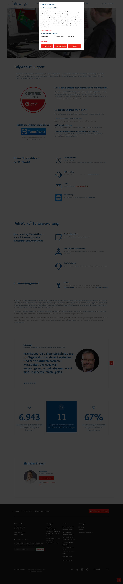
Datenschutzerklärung (46, 30)
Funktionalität (59, 36)
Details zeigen (44, 41)
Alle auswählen (47, 46)
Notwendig (45, 36)
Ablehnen (74, 46)
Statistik (72, 36)
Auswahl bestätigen (61, 46)
